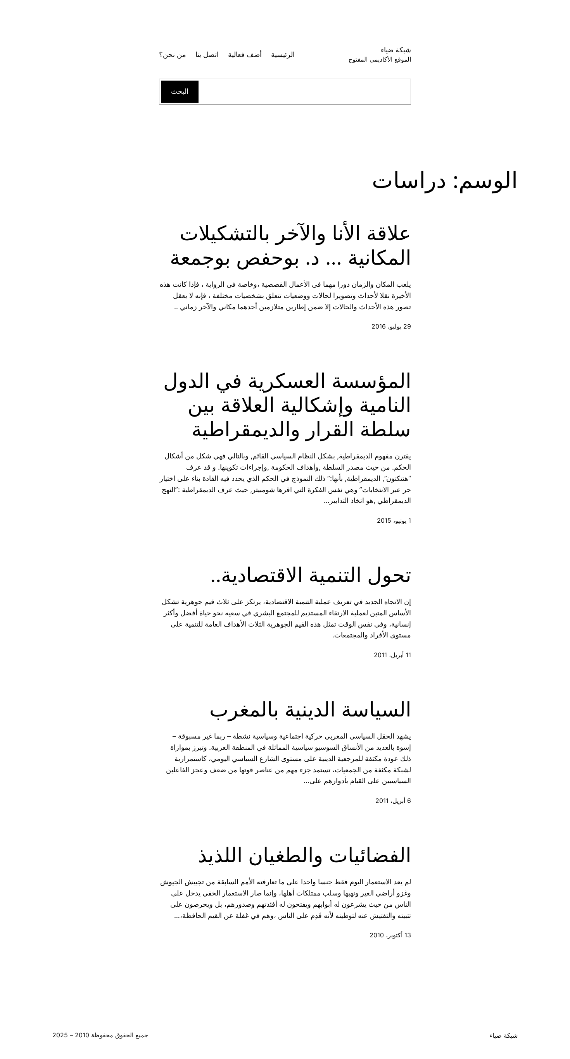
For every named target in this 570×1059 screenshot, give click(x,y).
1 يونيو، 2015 (394, 520)
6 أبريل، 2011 (393, 800)
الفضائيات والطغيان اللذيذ (304, 855)
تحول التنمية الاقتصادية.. (310, 575)
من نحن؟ (172, 54)
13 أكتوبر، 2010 (390, 935)
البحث (179, 91)
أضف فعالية (245, 54)
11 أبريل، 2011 (392, 655)
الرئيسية (283, 54)
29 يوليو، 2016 (391, 326)
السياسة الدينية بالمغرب (310, 709)
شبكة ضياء (396, 50)
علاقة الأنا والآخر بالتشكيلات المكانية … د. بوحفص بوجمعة (290, 245)
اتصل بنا (207, 54)
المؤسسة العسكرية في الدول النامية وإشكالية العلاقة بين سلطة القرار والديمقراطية (287, 405)
